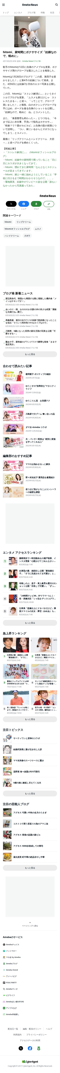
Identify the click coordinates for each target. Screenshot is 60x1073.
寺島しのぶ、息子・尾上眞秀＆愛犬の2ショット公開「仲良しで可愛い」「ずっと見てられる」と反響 (38, 586)
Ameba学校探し (12, 1014)
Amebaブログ (11, 963)
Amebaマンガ (11, 989)
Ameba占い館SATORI (15, 1001)
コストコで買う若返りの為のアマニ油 (30, 823)
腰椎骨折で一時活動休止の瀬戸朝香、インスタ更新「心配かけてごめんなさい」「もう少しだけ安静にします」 (37, 561)
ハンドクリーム (12, 235)
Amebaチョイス (12, 944)
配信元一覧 (13, 1028)
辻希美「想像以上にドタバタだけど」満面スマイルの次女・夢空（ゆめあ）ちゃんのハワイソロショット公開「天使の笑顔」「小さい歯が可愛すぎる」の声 (37, 612)
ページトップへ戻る (30, 926)
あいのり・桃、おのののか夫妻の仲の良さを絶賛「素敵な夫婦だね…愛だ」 (31, 310)
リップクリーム (24, 221)
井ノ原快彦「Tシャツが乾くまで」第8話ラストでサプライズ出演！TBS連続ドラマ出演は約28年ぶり (18, 711)
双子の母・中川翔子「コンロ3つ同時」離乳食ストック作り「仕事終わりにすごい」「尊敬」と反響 (46, 711)
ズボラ (27, 235)
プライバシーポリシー (36, 1034)
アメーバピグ (11, 976)
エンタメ (18, 12)
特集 (43, 12)
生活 (52, 12)
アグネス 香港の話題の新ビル (26, 834)
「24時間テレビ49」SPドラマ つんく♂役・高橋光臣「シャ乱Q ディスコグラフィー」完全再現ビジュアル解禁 (37, 598)
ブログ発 (31, 12)
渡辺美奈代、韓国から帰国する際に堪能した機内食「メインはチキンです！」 (31, 299)
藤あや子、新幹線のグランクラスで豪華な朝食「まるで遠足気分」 (31, 343)
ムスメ (38, 228)
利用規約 (17, 1034)
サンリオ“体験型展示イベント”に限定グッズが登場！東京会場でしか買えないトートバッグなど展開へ (46, 685)
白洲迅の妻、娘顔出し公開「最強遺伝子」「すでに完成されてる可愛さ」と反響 (37, 573)
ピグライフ (10, 995)
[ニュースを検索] (56, 4)
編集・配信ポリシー (32, 1028)
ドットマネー (11, 951)
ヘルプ (49, 1028)
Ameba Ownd (12, 970)
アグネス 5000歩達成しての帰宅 (28, 845)
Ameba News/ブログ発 (31, 61)
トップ (6, 12)
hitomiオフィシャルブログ (17, 228)
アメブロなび (11, 1008)
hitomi (8, 221)
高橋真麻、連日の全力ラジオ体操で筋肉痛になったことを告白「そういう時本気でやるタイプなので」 (31, 321)
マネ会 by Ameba (13, 957)
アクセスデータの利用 (30, 1040)
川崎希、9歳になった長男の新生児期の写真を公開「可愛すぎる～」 (31, 332)
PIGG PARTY (11, 982)
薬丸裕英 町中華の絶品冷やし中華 (29, 857)
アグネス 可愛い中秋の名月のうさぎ (30, 812)
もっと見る (30, 354)
